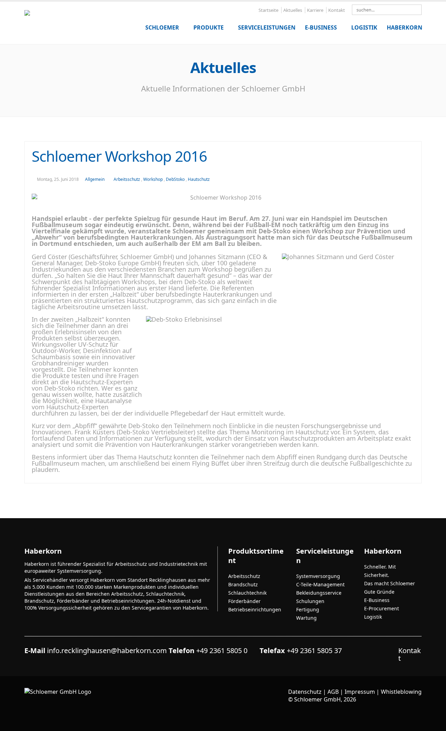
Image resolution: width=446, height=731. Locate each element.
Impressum (360, 692)
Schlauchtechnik (247, 592)
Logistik (364, 27)
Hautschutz (199, 179)
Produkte (208, 27)
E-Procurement (381, 608)
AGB (333, 692)
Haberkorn (382, 551)
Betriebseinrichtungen (254, 609)
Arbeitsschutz (127, 179)
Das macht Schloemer (389, 583)
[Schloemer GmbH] (76, 20)
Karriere (315, 10)
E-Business (321, 27)
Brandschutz (243, 584)
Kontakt (336, 10)
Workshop (153, 179)
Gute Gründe (379, 591)
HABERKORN (404, 27)
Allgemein (95, 179)
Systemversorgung (318, 576)
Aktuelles (292, 10)
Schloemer (162, 27)
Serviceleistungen (266, 27)
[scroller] (434, 722)
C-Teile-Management (320, 584)
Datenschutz (305, 692)
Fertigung (307, 609)
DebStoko (176, 179)
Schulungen (310, 601)
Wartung (306, 617)
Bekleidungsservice (318, 592)
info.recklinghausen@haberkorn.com (107, 650)
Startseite (268, 10)
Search (418, 10)
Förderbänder (244, 601)
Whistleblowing (401, 692)
